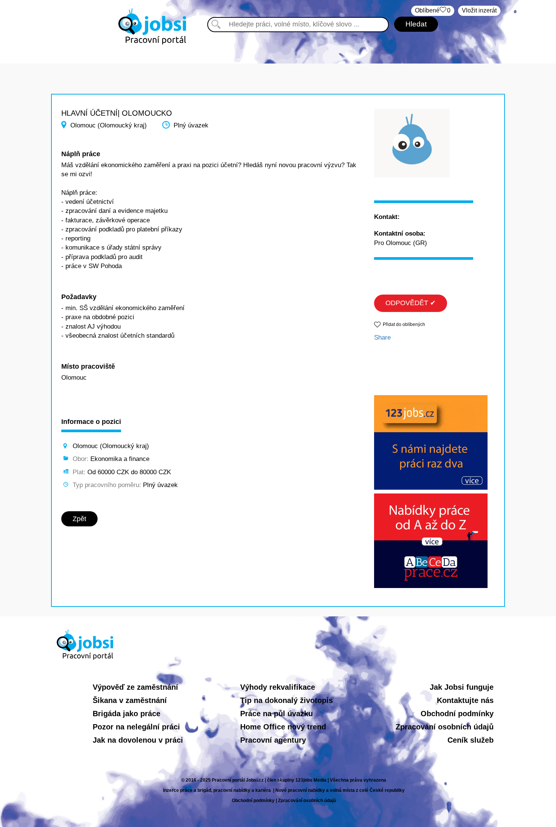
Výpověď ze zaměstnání (135, 687)
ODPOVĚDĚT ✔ (410, 303)
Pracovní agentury (273, 740)
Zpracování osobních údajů (445, 727)
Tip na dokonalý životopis (286, 700)
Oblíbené (432, 10)
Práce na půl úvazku (276, 713)
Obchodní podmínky (457, 713)
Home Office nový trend (283, 727)
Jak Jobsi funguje (462, 687)
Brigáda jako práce (126, 713)
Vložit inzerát (479, 10)
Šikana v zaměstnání (130, 700)
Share (382, 337)
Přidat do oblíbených (404, 324)
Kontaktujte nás (465, 700)
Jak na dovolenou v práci (138, 740)
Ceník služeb (470, 740)
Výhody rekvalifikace (277, 687)
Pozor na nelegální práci (136, 727)
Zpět (79, 519)
